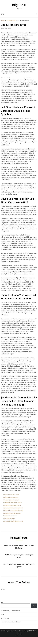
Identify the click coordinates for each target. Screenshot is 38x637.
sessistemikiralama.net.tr (11, 494)
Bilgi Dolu (19, 5)
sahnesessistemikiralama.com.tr (13, 508)
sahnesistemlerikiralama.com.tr (13, 521)
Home (2, 20)
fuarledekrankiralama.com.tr (12, 513)
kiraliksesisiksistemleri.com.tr (12, 505)
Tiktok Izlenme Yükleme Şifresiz (11, 622)
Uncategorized (10, 20)
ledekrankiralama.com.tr (10, 497)
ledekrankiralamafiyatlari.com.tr (13, 510)
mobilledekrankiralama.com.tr (12, 502)
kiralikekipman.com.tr (9, 516)
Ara (2, 602)
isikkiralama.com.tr (9, 518)
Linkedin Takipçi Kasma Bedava (10, 611)
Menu (2, 14)
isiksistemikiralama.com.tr (11, 500)
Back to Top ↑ (19, 635)
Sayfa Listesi (5, 618)
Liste (2, 614)
